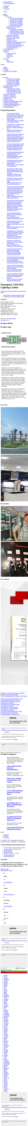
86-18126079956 (8, 882)
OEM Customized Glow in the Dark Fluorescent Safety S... (14, 183)
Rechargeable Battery (12, 47)
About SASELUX (11, 53)
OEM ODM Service (9, 49)
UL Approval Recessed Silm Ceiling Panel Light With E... (14, 253)
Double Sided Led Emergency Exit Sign (10, 701)
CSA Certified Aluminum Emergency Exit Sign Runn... (15, 792)
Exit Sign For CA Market (16, 22)
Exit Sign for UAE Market (16, 24)
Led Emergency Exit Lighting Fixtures (10, 704)
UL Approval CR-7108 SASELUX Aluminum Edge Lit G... (14, 818)
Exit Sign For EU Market (16, 19)
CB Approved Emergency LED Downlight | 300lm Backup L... (14, 148)
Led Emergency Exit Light (7, 703)
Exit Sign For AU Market (16, 21)
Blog (8, 60)
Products (6, 15)
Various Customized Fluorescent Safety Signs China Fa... (15, 197)
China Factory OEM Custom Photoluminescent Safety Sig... (14, 175)
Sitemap (8, 841)
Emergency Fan (11, 39)
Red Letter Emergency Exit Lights (9, 712)
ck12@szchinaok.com (9, 894)
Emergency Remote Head (13, 38)
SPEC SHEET (12, 318)
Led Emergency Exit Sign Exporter (9, 707)
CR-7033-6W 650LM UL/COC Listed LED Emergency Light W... (15, 262)
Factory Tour (10, 56)
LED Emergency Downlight (17, 33)
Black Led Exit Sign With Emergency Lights (12, 698)
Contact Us (6, 50)
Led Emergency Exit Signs (7, 710)
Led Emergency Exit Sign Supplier (9, 708)
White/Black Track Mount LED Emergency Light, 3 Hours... (14, 131)
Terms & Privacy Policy (6, 870)
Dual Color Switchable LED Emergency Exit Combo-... (14, 780)
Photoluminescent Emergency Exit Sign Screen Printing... (15, 227)
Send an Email (4, 972)
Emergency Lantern (12, 40)
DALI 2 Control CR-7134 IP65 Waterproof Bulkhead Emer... (14, 280)
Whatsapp (3, 971)
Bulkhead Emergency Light (17, 31)
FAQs (8, 57)
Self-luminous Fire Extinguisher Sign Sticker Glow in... (14, 209)
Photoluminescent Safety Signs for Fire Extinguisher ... (15, 165)
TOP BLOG (14, 841)
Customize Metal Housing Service (15, 45)
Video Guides (10, 61)
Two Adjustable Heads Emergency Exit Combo (15, 696)
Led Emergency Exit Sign (7, 705)
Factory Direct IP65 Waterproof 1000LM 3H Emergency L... (14, 140)
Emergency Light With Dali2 (14, 43)
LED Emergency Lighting (16, 29)
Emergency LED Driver (13, 36)
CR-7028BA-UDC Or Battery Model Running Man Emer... (14, 804)
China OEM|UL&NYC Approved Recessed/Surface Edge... (15, 121)
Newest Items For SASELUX (14, 46)
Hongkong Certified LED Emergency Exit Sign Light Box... (15, 245)
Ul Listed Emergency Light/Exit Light (10, 714)
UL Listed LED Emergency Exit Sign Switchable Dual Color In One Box (12, 694)
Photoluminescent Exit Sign (13, 26)
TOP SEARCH (22, 841)
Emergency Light (11, 28)
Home (5, 14)
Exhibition (9, 54)
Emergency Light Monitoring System (16, 42)
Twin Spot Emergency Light (17, 32)
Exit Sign (9, 17)
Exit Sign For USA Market (16, 18)
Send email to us (5, 320)
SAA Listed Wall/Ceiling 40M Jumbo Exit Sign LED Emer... (14, 270)
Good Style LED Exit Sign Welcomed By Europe (15, 828)
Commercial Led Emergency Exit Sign (10, 700)
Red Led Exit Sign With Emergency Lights (11, 711)
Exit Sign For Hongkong (16, 25)
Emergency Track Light (13, 35)
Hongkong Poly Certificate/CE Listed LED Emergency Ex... (14, 237)
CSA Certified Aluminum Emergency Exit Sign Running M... (15, 218)
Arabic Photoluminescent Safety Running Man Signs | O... (15, 157)
